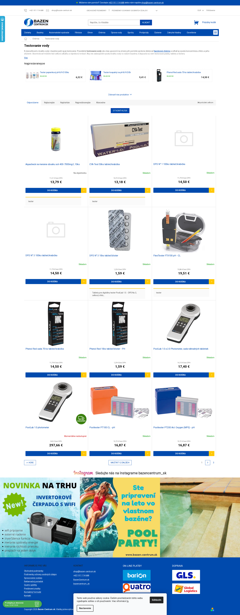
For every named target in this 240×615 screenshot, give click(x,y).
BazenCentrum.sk (81, 580)
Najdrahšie (65, 102)
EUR (199, 10)
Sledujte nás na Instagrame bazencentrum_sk (130, 473)
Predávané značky (32, 588)
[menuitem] (27, 32)
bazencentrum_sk (81, 584)
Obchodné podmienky (96, 10)
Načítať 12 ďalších (120, 462)
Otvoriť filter (120, 111)
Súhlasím (156, 600)
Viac (26, 58)
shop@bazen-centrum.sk (152, 3)
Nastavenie (85, 608)
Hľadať (146, 22)
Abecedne (100, 102)
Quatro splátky (30, 585)
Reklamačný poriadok (33, 581)
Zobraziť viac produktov (118, 95)
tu (128, 601)
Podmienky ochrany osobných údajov (130, 10)
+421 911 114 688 (116, 3)
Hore (31, 462)
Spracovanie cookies (33, 578)
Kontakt (27, 596)
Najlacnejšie (49, 102)
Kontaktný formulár (32, 592)
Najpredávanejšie (83, 102)
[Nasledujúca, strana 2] (207, 462)
